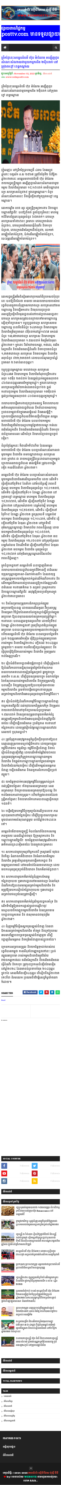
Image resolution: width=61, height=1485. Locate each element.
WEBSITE (30, 1477)
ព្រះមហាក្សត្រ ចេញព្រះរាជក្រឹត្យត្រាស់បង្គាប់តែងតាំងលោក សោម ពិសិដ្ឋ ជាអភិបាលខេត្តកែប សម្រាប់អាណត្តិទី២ (36, 1311)
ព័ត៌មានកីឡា (8, 1401)
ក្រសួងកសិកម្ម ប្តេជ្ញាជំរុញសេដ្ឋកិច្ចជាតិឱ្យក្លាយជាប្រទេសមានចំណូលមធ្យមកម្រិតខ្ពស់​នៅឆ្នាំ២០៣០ (37, 1223)
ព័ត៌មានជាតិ (47, 74)
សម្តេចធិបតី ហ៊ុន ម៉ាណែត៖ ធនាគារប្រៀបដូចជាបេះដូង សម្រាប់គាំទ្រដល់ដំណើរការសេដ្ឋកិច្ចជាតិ (37, 1253)
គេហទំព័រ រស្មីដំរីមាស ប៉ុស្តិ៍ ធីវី (42, 1473)
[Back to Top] (31, 1468)
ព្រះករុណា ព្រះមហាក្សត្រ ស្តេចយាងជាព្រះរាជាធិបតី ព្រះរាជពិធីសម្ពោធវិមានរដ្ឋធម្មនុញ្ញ (38, 1266)
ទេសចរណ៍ (7, 1396)
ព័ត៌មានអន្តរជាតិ (9, 1420)
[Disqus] (30, 1112)
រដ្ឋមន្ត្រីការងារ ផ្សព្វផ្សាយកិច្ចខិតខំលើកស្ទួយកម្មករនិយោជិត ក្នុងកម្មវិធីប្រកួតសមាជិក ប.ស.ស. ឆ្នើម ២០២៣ (37, 1281)
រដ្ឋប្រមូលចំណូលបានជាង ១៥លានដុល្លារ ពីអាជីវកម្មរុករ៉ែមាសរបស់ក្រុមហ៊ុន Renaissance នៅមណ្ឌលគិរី (38, 1211)
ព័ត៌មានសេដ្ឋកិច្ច (9, 1415)
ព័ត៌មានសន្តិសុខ (9, 1411)
